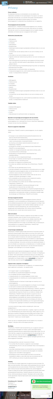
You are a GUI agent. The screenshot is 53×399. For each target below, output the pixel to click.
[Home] (5, 4)
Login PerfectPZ (29, 2)
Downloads (23, 395)
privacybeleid (32, 258)
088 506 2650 (28, 1)
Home (18, 395)
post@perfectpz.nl (32, 335)
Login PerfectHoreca (41, 2)
